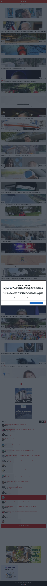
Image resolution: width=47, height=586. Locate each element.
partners (9, 287)
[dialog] (23, 293)
